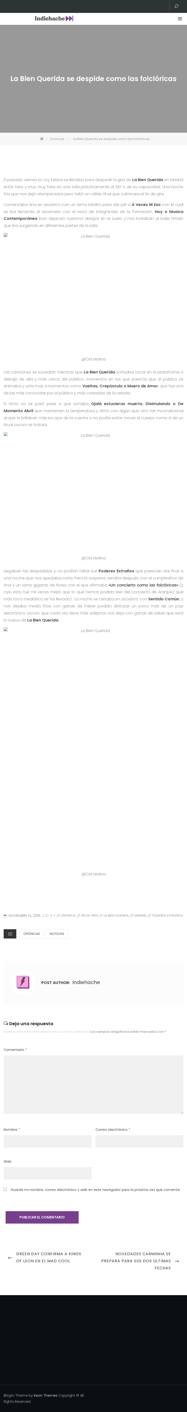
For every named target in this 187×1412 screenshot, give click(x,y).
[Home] (42, 139)
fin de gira (89, 915)
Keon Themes (45, 1395)
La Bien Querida (116, 915)
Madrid (140, 915)
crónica (68, 915)
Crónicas (31, 933)
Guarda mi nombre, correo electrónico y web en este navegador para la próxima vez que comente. (95, 1189)
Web (7, 1161)
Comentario (15, 1049)
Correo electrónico (112, 1129)
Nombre (12, 1129)
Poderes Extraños (167, 915)
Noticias (57, 933)
